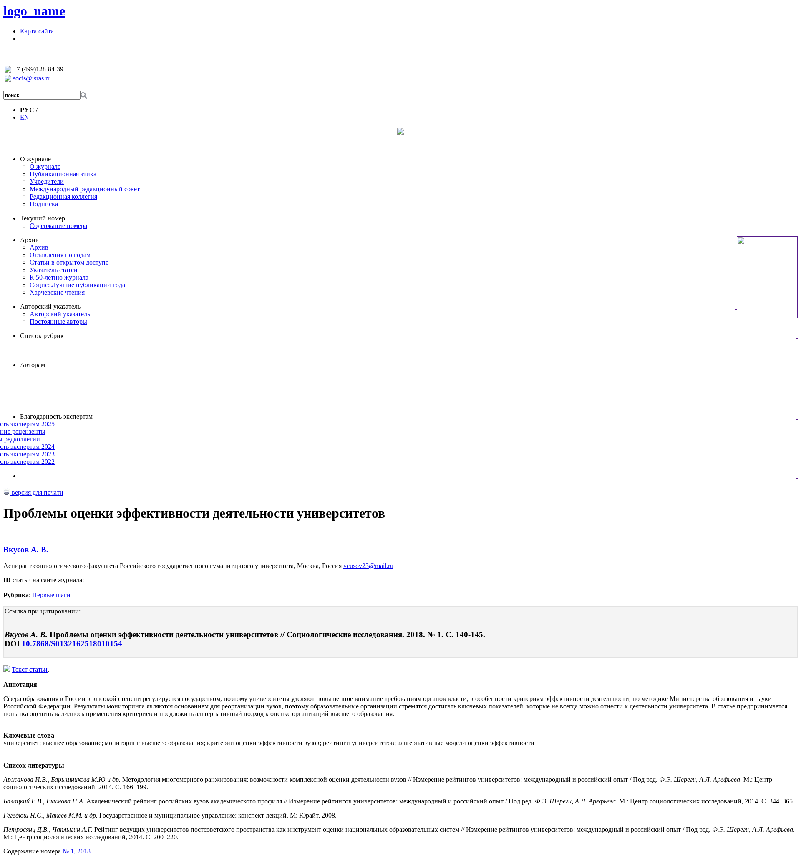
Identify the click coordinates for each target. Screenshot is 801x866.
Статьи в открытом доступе (69, 262)
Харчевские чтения (57, 292)
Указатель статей (54, 269)
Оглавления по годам (60, 254)
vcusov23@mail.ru (368, 565)
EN (24, 117)
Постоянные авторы (58, 321)
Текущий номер (42, 218)
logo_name (34, 10)
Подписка (44, 204)
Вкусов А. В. (25, 549)
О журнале (35, 159)
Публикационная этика (63, 174)
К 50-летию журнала (59, 277)
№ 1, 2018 (77, 851)
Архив (29, 239)
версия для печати (36, 492)
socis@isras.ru (32, 78)
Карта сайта (37, 31)
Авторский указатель (50, 306)
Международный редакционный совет (85, 189)
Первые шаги (51, 594)
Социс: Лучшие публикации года (77, 284)
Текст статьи (30, 669)
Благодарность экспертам (56, 416)
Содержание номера (58, 225)
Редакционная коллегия (63, 196)
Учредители (47, 181)
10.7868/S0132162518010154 (72, 643)
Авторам (32, 364)
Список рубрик (42, 335)
